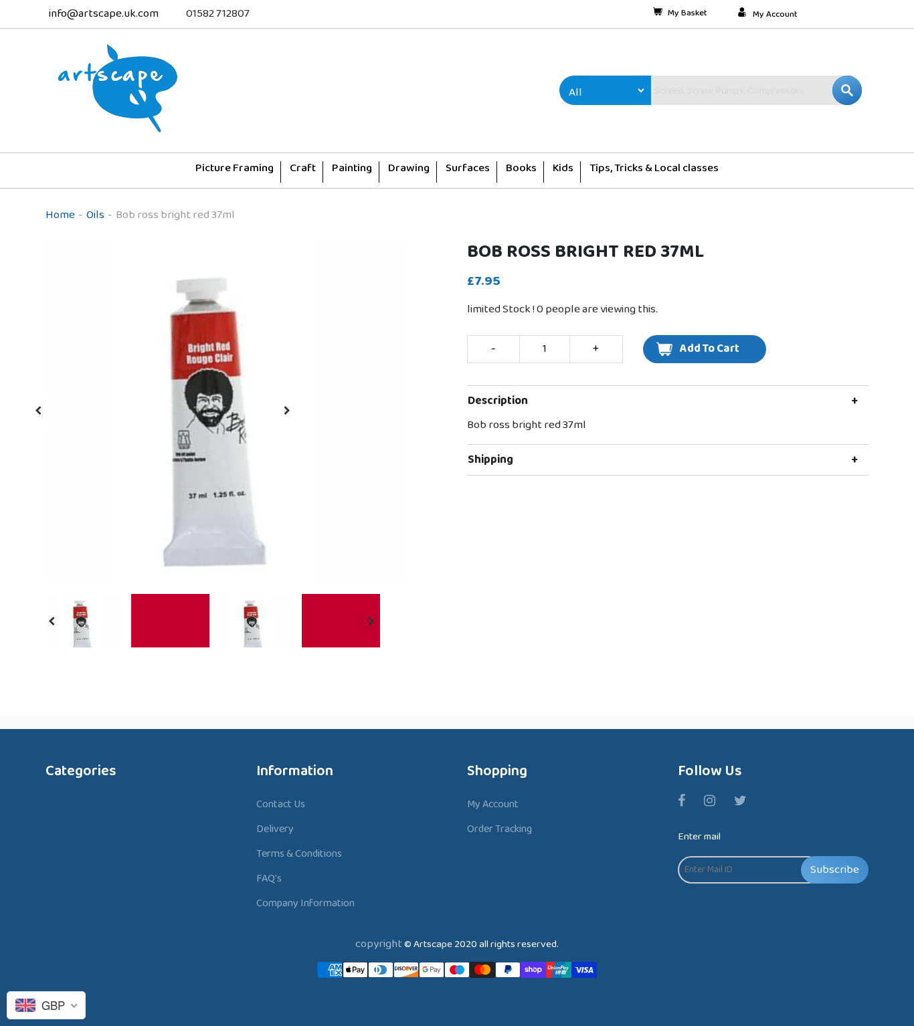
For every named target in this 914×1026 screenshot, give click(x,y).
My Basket (687, 14)
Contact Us (280, 804)
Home (60, 215)
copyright (378, 944)
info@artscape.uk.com (104, 13)
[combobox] (728, 90)
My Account (775, 14)
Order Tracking (499, 829)
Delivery (275, 829)
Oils (95, 215)
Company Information (305, 903)
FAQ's (269, 878)
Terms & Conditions (299, 854)
